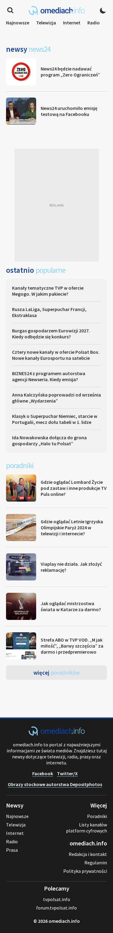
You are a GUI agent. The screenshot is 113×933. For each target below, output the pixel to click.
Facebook (42, 773)
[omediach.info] (57, 734)
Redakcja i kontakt (88, 854)
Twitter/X (67, 773)
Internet (71, 23)
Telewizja (46, 23)
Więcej (56, 672)
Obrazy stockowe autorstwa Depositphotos (55, 784)
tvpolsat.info (56, 899)
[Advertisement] (56, 205)
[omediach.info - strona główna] (57, 10)
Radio (93, 23)
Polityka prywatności (85, 871)
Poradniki (97, 816)
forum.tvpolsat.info (56, 908)
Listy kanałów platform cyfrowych (86, 828)
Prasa (12, 850)
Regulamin (95, 863)
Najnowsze (17, 23)
